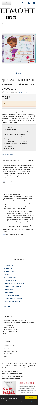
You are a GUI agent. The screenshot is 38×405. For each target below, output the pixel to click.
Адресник (6, 348)
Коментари (31, 160)
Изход (5, 356)
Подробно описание (9, 160)
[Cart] (33, 3)
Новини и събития (8, 327)
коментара (13, 92)
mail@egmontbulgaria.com (9, 378)
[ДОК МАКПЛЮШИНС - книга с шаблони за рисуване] (19, 48)
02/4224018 (14, 371)
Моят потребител (9, 345)
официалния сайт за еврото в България (22, 367)
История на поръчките (10, 351)
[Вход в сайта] (28, 3)
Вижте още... (22, 160)
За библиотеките (8, 325)
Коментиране (23, 92)
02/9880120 (19, 376)
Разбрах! (31, 397)
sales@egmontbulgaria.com (10, 373)
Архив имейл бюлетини (10, 329)
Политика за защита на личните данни (14, 320)
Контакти (5, 333)
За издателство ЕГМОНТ (10, 331)
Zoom (19, 73)
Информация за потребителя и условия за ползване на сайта (18, 323)
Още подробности (7, 154)
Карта (20, 373)
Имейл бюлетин (8, 353)
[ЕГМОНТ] (17, 10)
